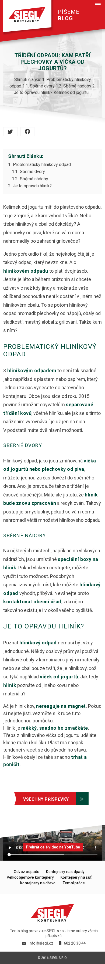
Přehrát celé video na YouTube (53, 847)
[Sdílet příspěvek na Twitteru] (10, 131)
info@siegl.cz (41, 943)
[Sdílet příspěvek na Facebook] (27, 131)
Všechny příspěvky (46, 799)
